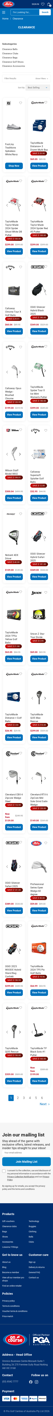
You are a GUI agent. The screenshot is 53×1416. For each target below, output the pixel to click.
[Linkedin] (42, 1382)
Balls (31, 1237)
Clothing (32, 1231)
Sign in (35, 4)
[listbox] (37, 87)
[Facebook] (31, 1382)
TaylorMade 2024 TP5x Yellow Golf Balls (11, 637)
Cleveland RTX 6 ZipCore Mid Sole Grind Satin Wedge (39, 799)
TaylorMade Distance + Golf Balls (13, 718)
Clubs (31, 1242)
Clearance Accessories (13, 66)
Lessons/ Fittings (10, 1247)
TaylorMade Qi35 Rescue (12, 1050)
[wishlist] (43, 4)
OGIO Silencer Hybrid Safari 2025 (37, 557)
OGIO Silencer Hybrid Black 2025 (37, 310)
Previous (9, 124)
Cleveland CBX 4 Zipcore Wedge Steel (14, 798)
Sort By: (21, 87)
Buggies (32, 1226)
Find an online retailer (12, 1286)
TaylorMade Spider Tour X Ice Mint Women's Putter (38, 392)
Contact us (34, 1277)
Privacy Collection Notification (21, 1177)
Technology (34, 1221)
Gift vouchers (8, 1221)
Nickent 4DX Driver (11, 557)
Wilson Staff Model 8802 (12, 472)
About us (6, 1262)
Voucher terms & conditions (14, 1311)
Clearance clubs (9, 1226)
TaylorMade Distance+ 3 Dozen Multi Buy (39, 146)
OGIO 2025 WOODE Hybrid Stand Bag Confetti (13, 971)
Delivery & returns (37, 1267)
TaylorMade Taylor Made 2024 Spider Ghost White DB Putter (13, 228)
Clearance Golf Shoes (13, 62)
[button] (26, 78)
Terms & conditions (11, 1306)
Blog (4, 1267)
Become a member (10, 1272)
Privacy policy (8, 1301)
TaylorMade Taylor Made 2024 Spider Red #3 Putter (39, 226)
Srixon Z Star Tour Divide (37, 635)
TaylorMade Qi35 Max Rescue (36, 718)
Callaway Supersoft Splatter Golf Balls (37, 476)
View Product (39, 165)
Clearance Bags (10, 57)
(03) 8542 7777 (10, 1381)
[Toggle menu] (6, 12)
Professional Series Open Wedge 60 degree (37, 889)
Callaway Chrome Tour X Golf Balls (13, 312)
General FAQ (34, 1272)
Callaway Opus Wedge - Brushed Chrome (13, 393)
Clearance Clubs (10, 53)
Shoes (5, 1237)
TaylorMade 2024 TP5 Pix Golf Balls (37, 970)
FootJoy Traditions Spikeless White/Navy (11, 149)
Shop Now (14, 165)
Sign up (32, 1262)
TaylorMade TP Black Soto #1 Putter (38, 1052)
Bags (4, 1231)
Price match (7, 1316)
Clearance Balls (10, 49)
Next (19, 124)
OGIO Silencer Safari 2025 (12, 884)
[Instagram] (36, 1382)
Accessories (7, 1242)
